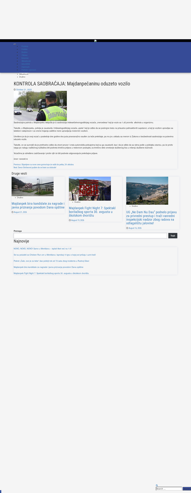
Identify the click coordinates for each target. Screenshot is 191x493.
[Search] (157, 485)
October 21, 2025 (24, 89)
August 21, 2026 (20, 212)
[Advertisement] (84, 19)
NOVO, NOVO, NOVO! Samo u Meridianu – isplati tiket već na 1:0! (42, 248)
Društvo (22, 77)
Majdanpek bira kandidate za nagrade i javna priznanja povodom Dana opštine (38, 205)
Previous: (44, 164)
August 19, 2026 (77, 220)
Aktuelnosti (23, 74)
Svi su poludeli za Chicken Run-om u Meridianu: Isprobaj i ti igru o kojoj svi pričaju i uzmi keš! (55, 254)
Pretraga (18, 230)
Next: (35, 167)
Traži (173, 235)
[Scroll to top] (0, 491)
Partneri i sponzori (29, 70)
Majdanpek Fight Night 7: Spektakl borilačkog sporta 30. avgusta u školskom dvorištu (92, 211)
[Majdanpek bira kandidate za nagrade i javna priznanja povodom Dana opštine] (33, 186)
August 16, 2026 (135, 228)
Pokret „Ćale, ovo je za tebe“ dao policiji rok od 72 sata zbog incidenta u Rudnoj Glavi (51, 260)
